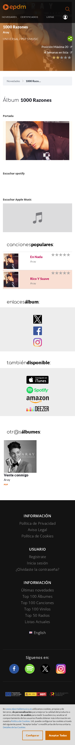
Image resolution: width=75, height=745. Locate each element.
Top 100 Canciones (37, 602)
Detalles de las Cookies (14, 727)
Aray (7, 479)
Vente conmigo (16, 475)
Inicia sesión (67, 17)
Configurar (32, 735)
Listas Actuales (37, 621)
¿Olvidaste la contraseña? (37, 569)
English (40, 632)
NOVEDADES (9, 17)
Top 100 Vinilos (37, 609)
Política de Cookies (38, 536)
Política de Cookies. (20, 721)
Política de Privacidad (37, 523)
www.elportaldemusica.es (19, 708)
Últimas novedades (37, 590)
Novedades (13, 81)
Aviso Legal (37, 529)
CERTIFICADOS (29, 17)
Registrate (37, 556)
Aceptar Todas (58, 735)
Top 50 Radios (37, 615)
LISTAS (50, 17)
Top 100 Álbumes (37, 596)
